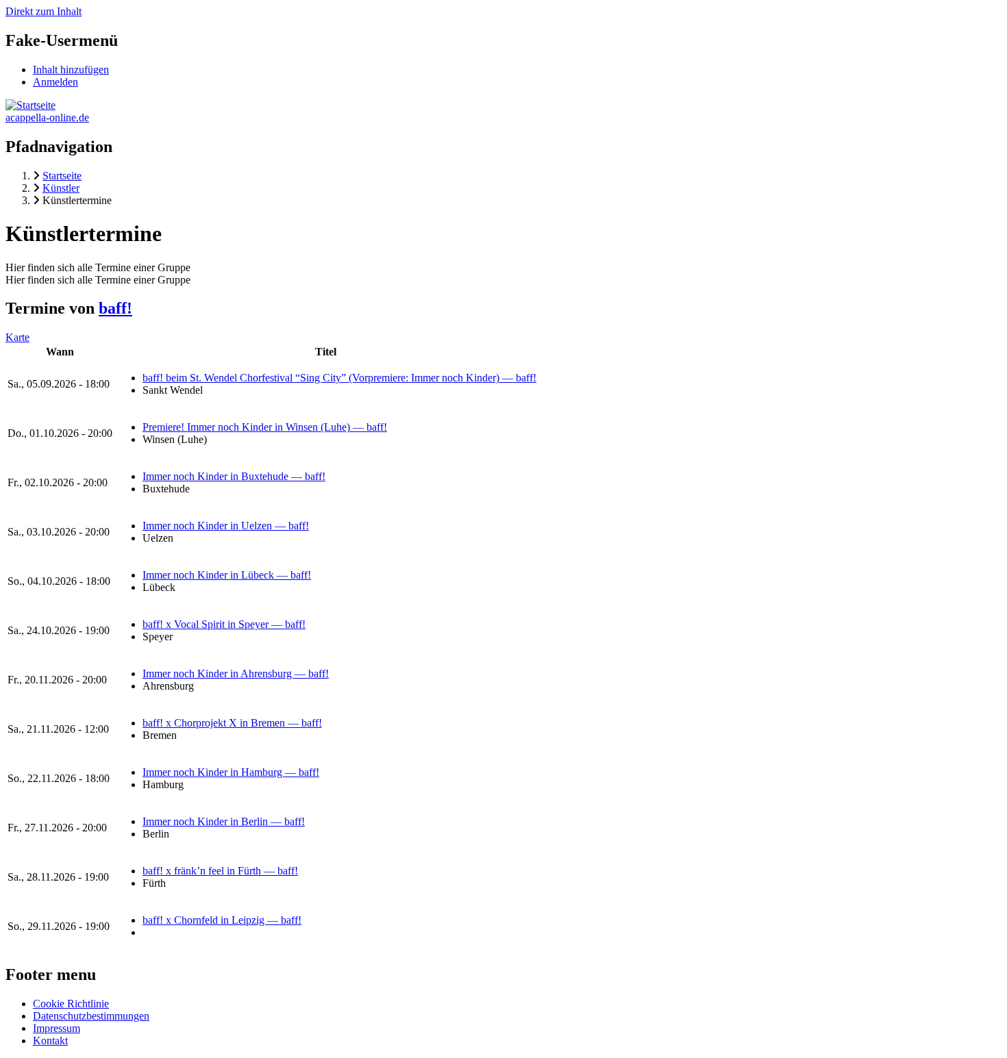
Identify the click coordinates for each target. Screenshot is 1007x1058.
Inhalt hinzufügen (71, 69)
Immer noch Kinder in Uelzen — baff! (225, 525)
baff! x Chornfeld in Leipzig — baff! (221, 920)
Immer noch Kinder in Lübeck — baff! (226, 575)
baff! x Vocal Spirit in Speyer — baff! (224, 624)
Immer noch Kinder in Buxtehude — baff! (233, 476)
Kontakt (50, 1040)
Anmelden (55, 82)
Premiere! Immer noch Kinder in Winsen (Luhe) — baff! (264, 427)
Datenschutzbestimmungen (91, 1016)
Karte (17, 337)
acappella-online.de (47, 117)
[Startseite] (30, 105)
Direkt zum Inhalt (43, 11)
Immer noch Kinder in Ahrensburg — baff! (235, 673)
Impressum (56, 1028)
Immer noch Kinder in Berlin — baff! (223, 821)
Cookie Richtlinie (71, 1003)
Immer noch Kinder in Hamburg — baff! (230, 772)
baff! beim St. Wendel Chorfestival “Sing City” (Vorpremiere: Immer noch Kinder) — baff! (339, 377)
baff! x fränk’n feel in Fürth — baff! (220, 871)
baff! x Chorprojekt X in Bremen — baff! (232, 723)
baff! (115, 308)
